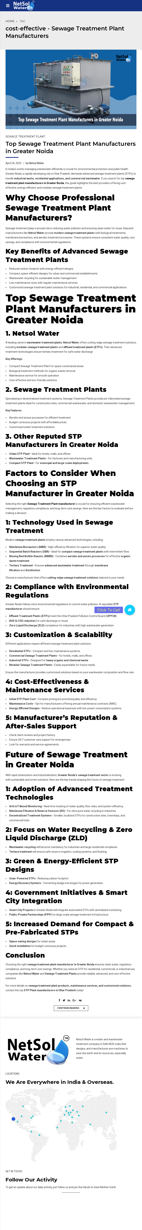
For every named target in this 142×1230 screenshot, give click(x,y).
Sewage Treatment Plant (25, 136)
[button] (130, 610)
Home (10, 21)
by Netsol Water (35, 163)
